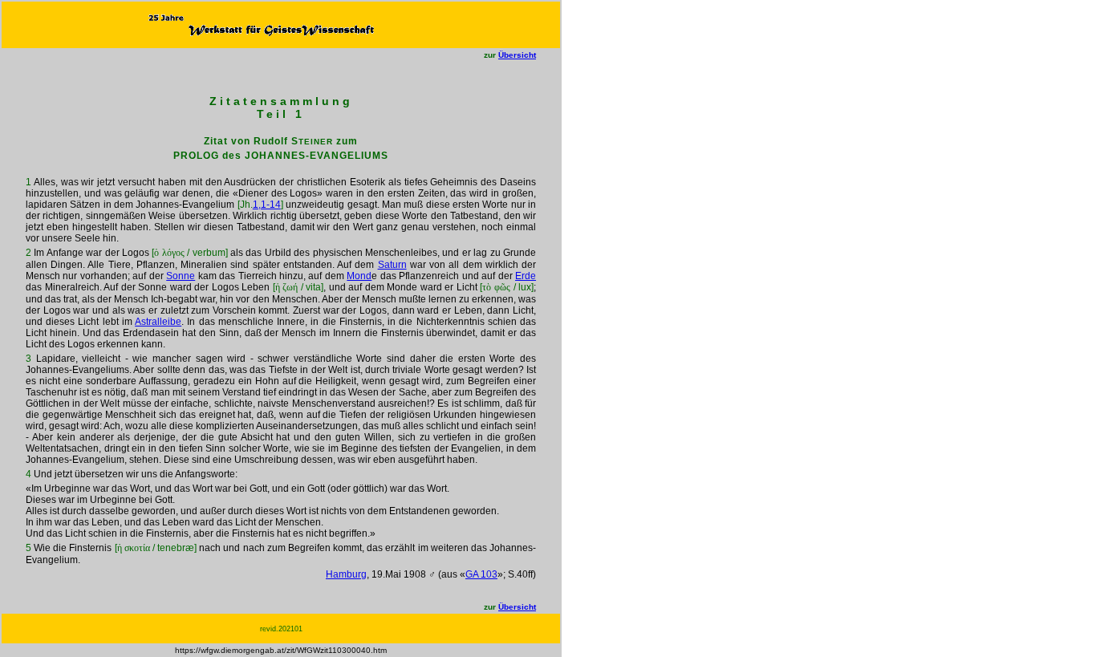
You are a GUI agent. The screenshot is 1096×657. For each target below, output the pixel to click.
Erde (525, 276)
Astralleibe (158, 321)
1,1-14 (267, 204)
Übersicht (517, 55)
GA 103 (481, 574)
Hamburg (346, 574)
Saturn (392, 264)
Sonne (180, 276)
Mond (359, 276)
